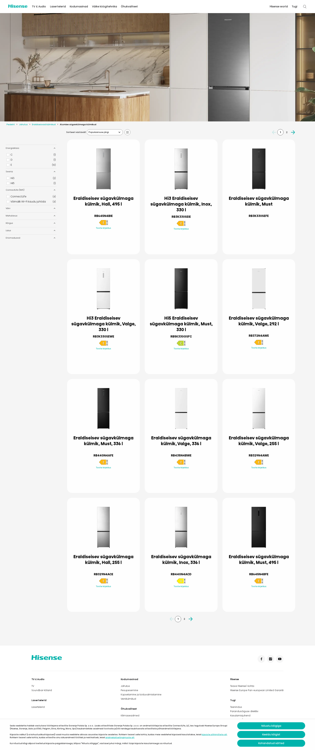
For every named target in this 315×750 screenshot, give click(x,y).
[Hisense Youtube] (280, 659)
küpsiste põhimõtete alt (214, 734)
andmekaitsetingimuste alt (119, 737)
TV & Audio (39, 6)
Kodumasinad (79, 6)
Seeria (9, 171)
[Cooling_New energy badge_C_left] (181, 345)
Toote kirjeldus (103, 228)
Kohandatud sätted (271, 743)
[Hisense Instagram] (270, 659)
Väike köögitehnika (104, 6)
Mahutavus (11, 215)
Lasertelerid (58, 6)
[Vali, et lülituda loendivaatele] (127, 132)
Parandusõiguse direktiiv (244, 711)
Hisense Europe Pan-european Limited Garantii (257, 690)
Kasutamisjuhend (240, 715)
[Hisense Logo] (17, 6)
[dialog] (157, 734)
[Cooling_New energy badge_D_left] (181, 583)
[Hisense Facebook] (261, 659)
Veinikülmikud (128, 698)
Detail (103, 244)
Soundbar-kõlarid (42, 690)
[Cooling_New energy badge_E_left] (103, 224)
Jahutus (23, 124)
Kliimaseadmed (130, 715)
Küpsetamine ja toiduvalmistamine (141, 694)
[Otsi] (305, 7)
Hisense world (279, 6)
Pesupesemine (129, 690)
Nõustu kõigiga (271, 726)
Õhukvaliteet (129, 6)
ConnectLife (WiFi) (15, 189)
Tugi (294, 6)
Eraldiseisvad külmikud (44, 124)
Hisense (234, 679)
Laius (8, 230)
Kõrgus (9, 223)
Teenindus (236, 707)
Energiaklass (12, 148)
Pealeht (11, 124)
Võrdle (106, 235)
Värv (8, 208)
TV (33, 686)
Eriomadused (13, 237)
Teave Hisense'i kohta (242, 686)
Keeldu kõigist (271, 734)
